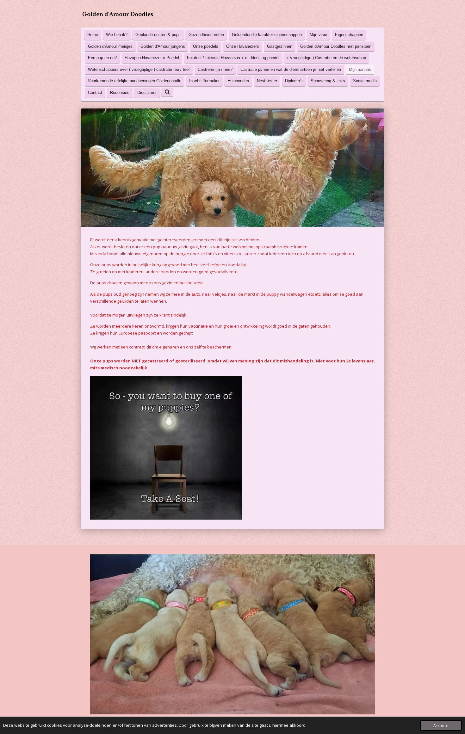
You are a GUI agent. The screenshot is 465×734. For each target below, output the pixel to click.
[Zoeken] (167, 92)
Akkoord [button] (441, 725)
